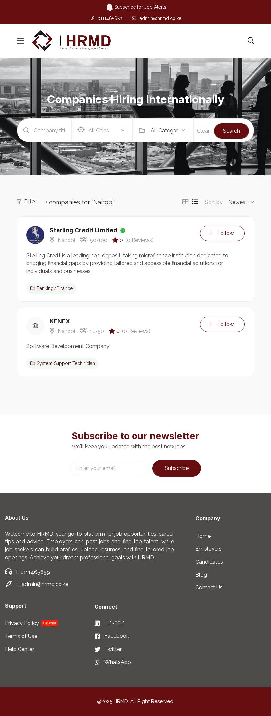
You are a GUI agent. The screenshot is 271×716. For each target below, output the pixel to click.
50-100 (98, 240)
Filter (30, 201)
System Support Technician (66, 363)
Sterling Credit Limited (83, 230)
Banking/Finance (55, 288)
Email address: (109, 468)
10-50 (97, 331)
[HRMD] (71, 40)
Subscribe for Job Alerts (140, 7)
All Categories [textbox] (164, 130)
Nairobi (66, 240)
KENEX (60, 321)
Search (231, 131)
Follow (225, 233)
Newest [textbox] (237, 202)
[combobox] (168, 130)
